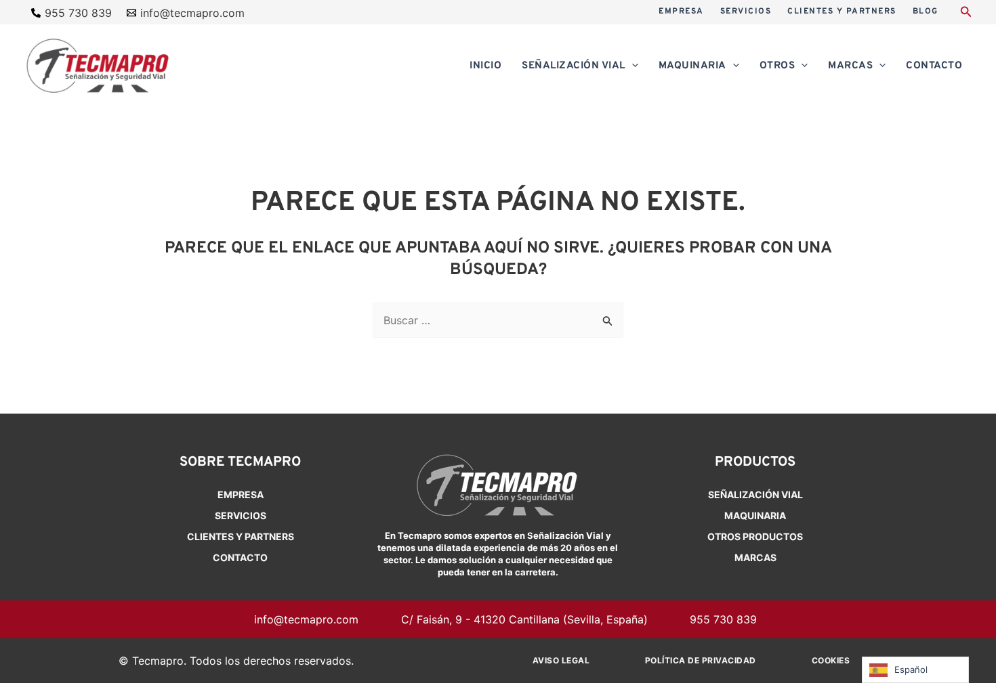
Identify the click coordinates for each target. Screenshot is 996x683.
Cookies (831, 660)
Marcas (755, 557)
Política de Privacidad (700, 660)
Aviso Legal (561, 660)
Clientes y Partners (240, 536)
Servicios (240, 515)
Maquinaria (755, 515)
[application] (631, 66)
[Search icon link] (966, 13)
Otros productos (755, 536)
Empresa (240, 494)
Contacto (240, 557)
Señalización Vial (755, 494)
